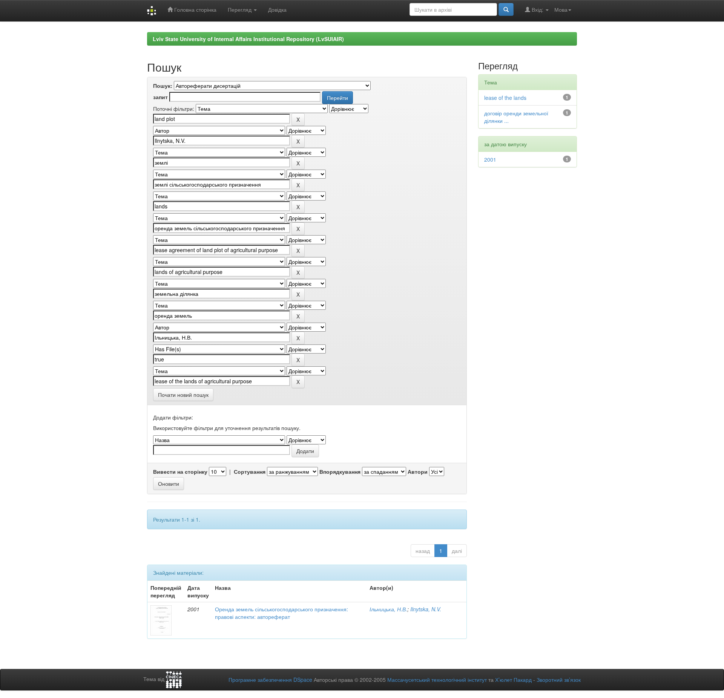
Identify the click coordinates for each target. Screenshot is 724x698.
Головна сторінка (194, 9)
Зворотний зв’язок (559, 679)
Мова (561, 9)
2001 (490, 159)
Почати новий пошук (183, 394)
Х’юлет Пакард (513, 679)
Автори (418, 471)
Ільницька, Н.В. (388, 609)
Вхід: (537, 9)
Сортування (249, 471)
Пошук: (162, 85)
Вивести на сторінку (180, 471)
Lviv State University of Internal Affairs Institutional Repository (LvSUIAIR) (248, 39)
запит (160, 97)
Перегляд (240, 9)
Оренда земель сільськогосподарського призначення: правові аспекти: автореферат (281, 612)
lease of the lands (505, 97)
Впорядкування (339, 471)
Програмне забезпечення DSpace (270, 679)
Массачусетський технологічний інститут (437, 679)
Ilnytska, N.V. (425, 609)
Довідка (277, 9)
